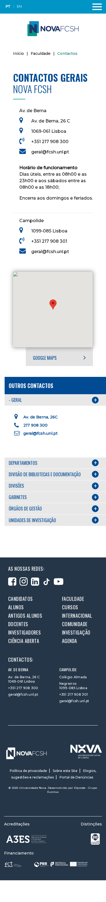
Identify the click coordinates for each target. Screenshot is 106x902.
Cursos (70, 607)
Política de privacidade (28, 771)
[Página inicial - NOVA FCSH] (53, 28)
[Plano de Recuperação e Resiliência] (61, 863)
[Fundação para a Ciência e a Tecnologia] (13, 863)
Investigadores (24, 632)
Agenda (69, 640)
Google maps (45, 358)
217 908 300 (35, 425)
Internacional (77, 615)
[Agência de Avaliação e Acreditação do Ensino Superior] (26, 839)
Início (18, 53)
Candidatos (20, 598)
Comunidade (75, 623)
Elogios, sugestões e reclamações (53, 774)
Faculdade (41, 53)
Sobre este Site (65, 771)
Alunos (16, 607)
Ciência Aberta (23, 640)
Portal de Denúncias (76, 777)
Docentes (18, 623)
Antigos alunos (25, 615)
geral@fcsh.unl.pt (50, 151)
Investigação (76, 632)
